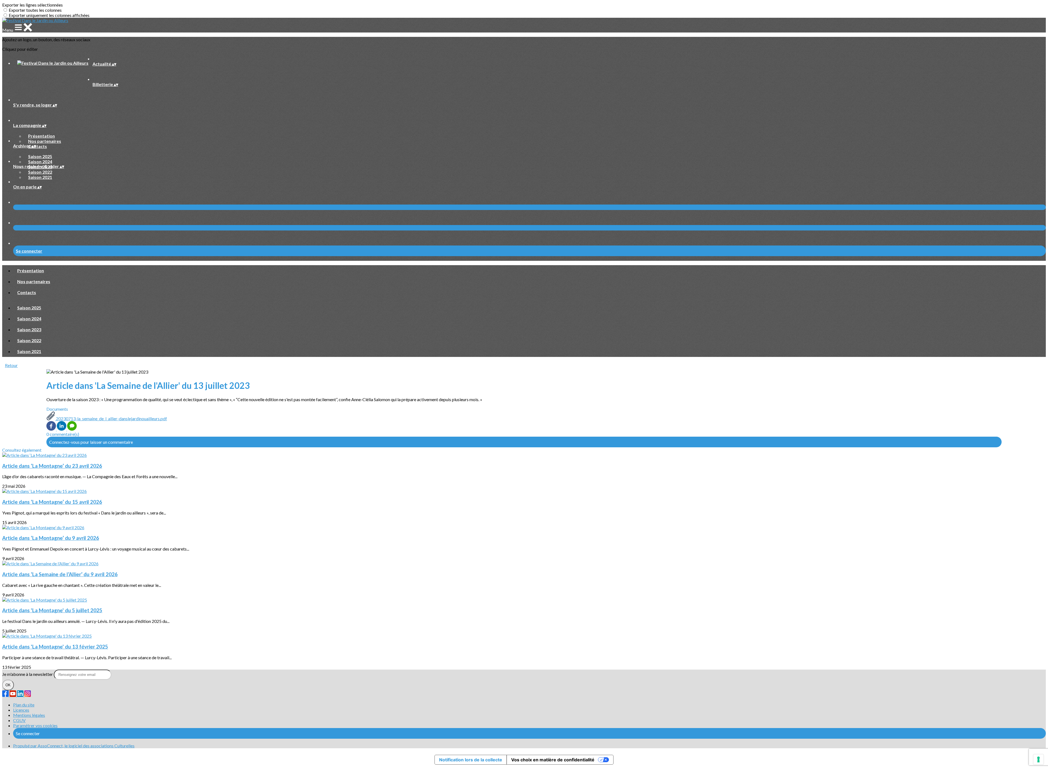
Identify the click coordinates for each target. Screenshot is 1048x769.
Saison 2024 (40, 161)
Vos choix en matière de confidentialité (552, 759)
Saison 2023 (29, 329)
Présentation (41, 135)
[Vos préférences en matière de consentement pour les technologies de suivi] (1038, 759)
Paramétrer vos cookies (35, 725)
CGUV (19, 720)
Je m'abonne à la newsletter (28, 674)
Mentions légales (29, 715)
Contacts (37, 146)
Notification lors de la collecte (470, 759)
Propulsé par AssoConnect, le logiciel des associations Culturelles (74, 745)
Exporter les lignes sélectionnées (32, 4)
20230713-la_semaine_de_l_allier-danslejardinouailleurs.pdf (111, 418)
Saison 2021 (40, 177)
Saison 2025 (40, 156)
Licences (21, 709)
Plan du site (23, 704)
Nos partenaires (44, 141)
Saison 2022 (40, 171)
